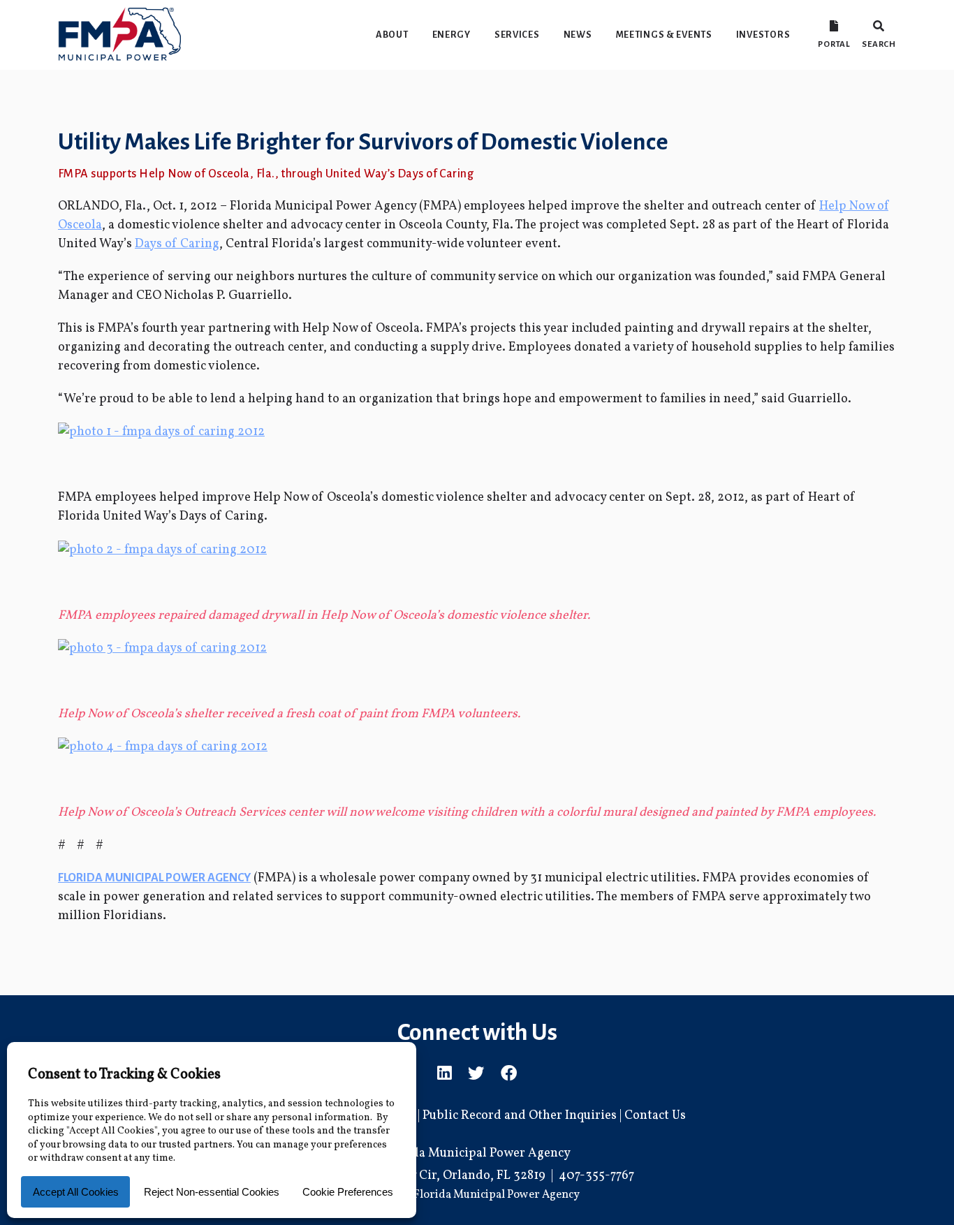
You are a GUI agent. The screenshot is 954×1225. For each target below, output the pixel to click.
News (578, 34)
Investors (763, 34)
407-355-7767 (596, 1175)
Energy (451, 34)
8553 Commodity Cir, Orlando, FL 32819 (432, 1175)
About (392, 34)
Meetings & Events (664, 34)
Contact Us (655, 1115)
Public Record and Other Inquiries (520, 1115)
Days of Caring (177, 244)
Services (517, 34)
